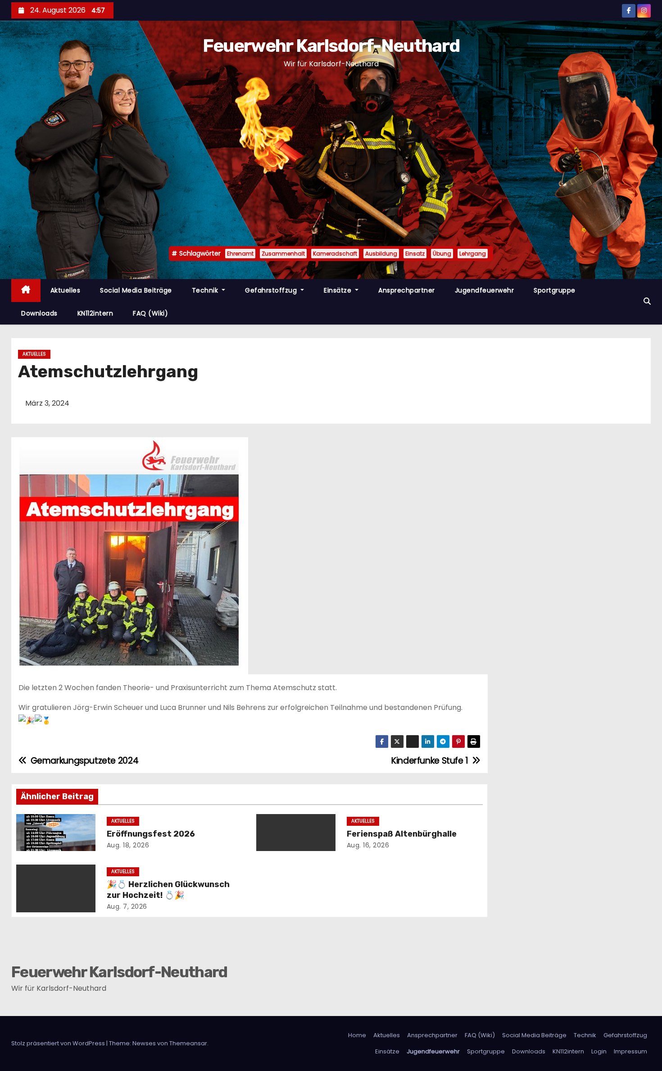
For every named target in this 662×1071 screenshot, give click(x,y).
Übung (442, 253)
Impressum (630, 1051)
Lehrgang (472, 253)
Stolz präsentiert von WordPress (58, 1043)
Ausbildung (381, 253)
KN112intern (95, 313)
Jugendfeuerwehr (484, 290)
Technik (206, 290)
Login (599, 1051)
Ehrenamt (240, 253)
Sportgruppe (555, 290)
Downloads (39, 313)
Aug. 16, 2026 (368, 845)
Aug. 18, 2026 (128, 845)
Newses (144, 1043)
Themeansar (188, 1043)
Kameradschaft (335, 253)
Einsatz (415, 253)
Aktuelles (65, 290)
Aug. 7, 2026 (127, 906)
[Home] (26, 290)
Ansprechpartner (406, 290)
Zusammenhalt (283, 253)
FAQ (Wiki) (150, 313)
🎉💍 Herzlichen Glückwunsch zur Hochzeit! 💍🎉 (168, 889)
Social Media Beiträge (136, 290)
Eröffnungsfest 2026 (151, 834)
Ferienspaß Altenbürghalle (402, 834)
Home (357, 1035)
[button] (647, 301)
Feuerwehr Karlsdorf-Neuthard (331, 45)
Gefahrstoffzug (272, 290)
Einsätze (339, 290)
